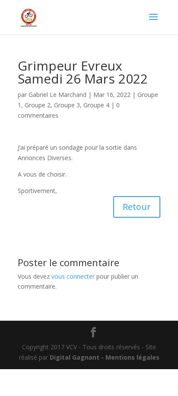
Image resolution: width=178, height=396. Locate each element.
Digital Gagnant (74, 357)
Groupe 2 (38, 105)
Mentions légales (132, 357)
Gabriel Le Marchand (57, 94)
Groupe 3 (67, 105)
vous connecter (73, 276)
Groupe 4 (96, 105)
